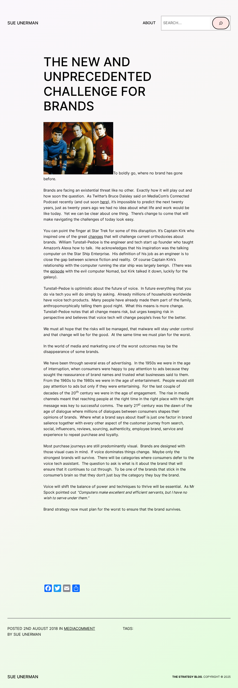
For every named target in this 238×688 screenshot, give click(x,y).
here (104, 202)
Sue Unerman (22, 22)
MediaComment (79, 628)
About (149, 23)
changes (95, 236)
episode (57, 271)
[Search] (220, 23)
